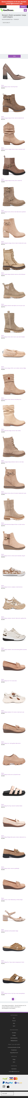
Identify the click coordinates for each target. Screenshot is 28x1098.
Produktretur (14, 1050)
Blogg (14, 1059)
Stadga (14, 1035)
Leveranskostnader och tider (14, 1047)
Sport (14, 1026)
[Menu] (25, 10)
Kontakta (14, 1032)
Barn (14, 1018)
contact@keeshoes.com (14, 3)
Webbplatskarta (14, 1040)
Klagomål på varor (14, 1052)
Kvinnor (14, 1020)
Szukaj (23, 6)
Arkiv (14, 1062)
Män (14, 1023)
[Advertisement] (14, 40)
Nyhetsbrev (14, 1068)
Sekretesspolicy (14, 1038)
